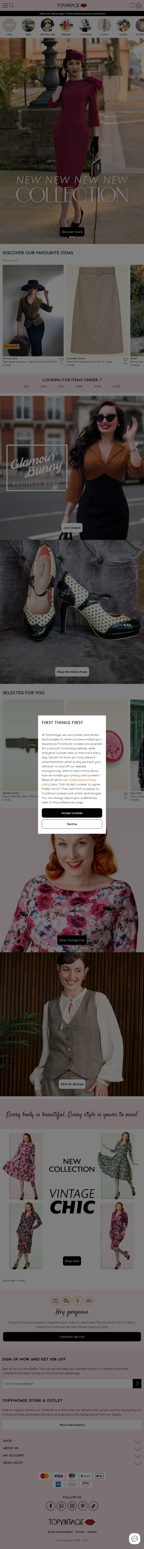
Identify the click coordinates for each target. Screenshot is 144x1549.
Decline (72, 824)
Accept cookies (72, 813)
